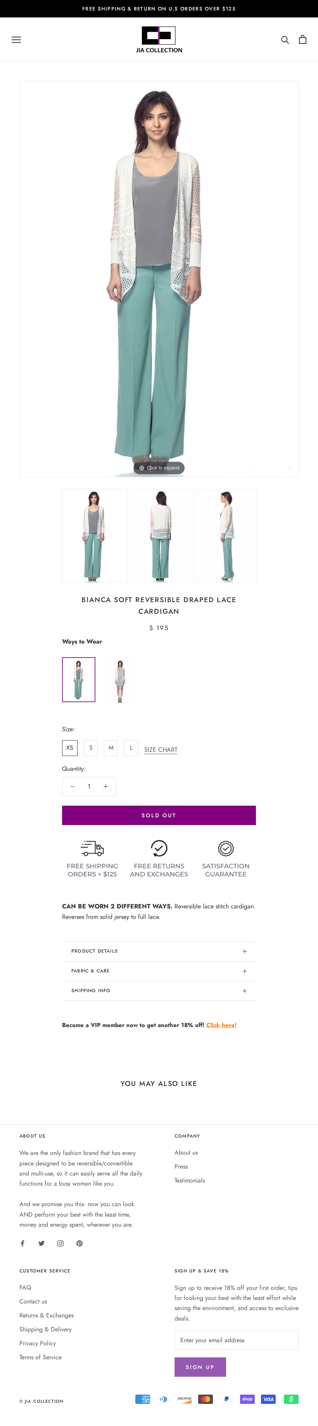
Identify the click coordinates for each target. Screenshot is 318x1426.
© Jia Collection (41, 1401)
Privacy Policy (37, 1343)
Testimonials (190, 1180)
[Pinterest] (79, 1243)
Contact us (33, 1301)
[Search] (285, 39)
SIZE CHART (160, 749)
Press (181, 1166)
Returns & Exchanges (46, 1315)
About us (186, 1152)
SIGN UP (200, 1367)
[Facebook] (22, 1243)
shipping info (91, 990)
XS (69, 747)
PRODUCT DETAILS (94, 951)
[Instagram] (60, 1243)
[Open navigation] (16, 39)
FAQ (25, 1287)
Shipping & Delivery (45, 1329)
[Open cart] (302, 39)
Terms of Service (40, 1357)
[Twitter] (41, 1243)
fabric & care (90, 970)
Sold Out (159, 815)
